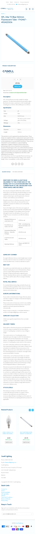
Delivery (3, 495)
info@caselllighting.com (23, 4)
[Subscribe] (31, 514)
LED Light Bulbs (5, 494)
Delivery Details (6, 171)
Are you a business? (24, 2)
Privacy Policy (4, 500)
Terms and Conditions (6, 497)
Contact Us (16, 2)
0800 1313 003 (11, 4)
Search (3, 490)
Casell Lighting (19, 523)
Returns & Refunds (18, 171)
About (11, 2)
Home (7, 2)
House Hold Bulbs (5, 492)
